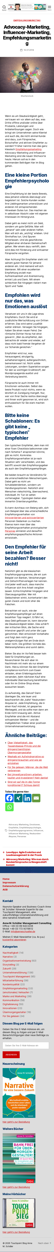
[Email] (36, 798)
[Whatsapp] (9, 807)
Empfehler (13, 827)
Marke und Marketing (14, 996)
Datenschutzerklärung (16, 886)
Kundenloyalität (11, 984)
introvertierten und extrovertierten (24, 517)
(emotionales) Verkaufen (16, 992)
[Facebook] (9, 798)
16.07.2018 (29, 50)
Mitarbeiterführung (13, 980)
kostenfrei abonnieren (14, 939)
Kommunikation (11, 1000)
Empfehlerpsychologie (30, 827)
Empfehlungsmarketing (27, 20)
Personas (10, 531)
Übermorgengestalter (14, 1012)
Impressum (9, 882)
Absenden (11, 1054)
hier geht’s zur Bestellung (16, 1121)
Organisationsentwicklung (17, 960)
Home (6, 879)
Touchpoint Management (16, 976)
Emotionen (35, 824)
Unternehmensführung (15, 972)
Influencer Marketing (19, 833)
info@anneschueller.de (23, 931)
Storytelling (9, 964)
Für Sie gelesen (11, 1016)
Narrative (8, 956)
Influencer (38, 830)
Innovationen (10, 1008)
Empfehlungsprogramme (21, 830)
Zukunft (7, 968)
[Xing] (18, 798)
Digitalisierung (10, 1004)
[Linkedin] (27, 798)
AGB (5, 889)
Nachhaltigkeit (10, 952)
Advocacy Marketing (19, 824)
